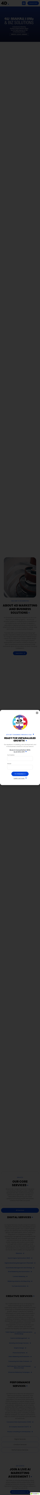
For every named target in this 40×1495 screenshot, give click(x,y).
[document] (20, 747)
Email (9, 763)
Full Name (11, 755)
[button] (37, 713)
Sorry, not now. (19, 778)
